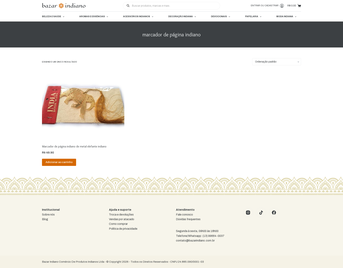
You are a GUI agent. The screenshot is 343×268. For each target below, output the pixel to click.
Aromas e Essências (92, 16)
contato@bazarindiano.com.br (195, 240)
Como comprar (118, 223)
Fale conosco (184, 214)
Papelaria (251, 16)
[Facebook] (274, 212)
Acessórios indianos (136, 16)
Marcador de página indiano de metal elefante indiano (74, 146)
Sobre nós (48, 214)
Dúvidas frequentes (188, 219)
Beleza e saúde (51, 16)
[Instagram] (248, 212)
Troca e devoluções (121, 214)
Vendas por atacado (121, 219)
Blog (45, 219)
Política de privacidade (123, 228)
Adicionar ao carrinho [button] (59, 162)
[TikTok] (261, 212)
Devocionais (219, 16)
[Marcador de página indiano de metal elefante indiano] (83, 105)
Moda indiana (284, 16)
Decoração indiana (180, 16)
